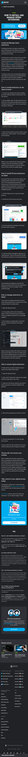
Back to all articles (9, 6)
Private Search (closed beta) (7, 676)
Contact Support (18, 695)
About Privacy (17, 706)
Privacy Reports (4, 724)
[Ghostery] (5, 2)
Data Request (17, 701)
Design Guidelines (18, 703)
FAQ (15, 692)
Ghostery (11, 63)
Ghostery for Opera (19, 681)
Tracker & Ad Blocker (6, 673)
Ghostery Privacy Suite (17, 486)
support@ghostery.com (9, 623)
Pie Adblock (3, 704)
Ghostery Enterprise (4, 729)
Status (2, 718)
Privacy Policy (13, 749)
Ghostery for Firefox (19, 676)
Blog (2, 735)
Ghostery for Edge (19, 684)
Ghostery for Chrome (19, 673)
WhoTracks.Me (5, 678)
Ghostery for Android (19, 687)
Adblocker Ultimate (4, 699)
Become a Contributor (5, 727)
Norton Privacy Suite (5, 702)
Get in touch (4, 494)
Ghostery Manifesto (4, 721)
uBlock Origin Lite (4, 713)
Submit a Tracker (18, 698)
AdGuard (2, 694)
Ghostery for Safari (19, 678)
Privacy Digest (5, 681)
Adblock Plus (3, 696)
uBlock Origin (3, 710)
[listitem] (7, 651)
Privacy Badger (4, 707)
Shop (2, 732)
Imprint (18, 749)
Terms (9, 749)
